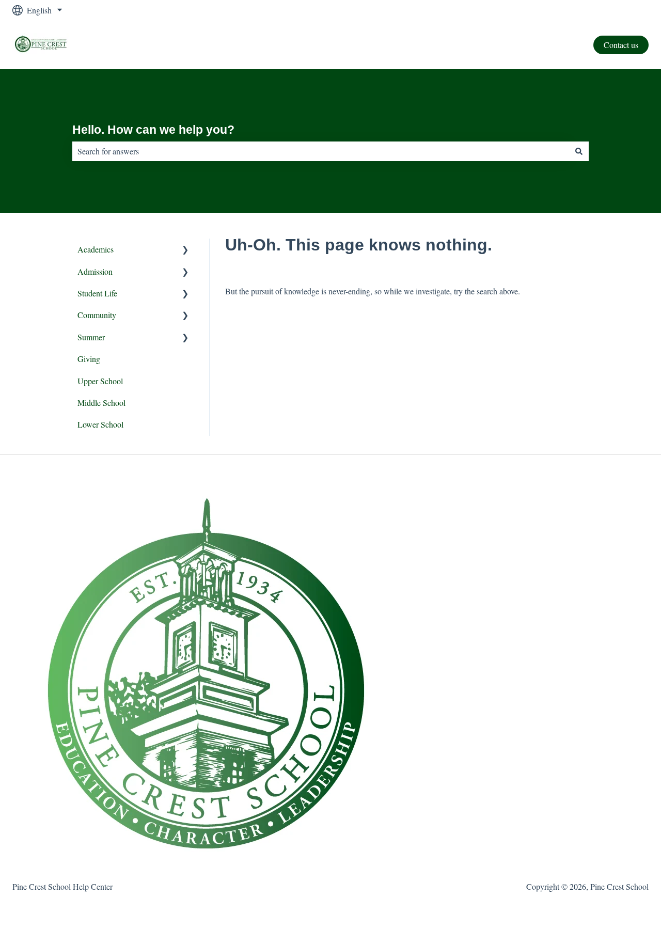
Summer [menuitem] (91, 337)
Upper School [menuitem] (100, 380)
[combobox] (320, 151)
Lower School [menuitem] (100, 424)
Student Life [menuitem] (97, 293)
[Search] (579, 151)
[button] (185, 250)
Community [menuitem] (96, 314)
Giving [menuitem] (88, 358)
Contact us (621, 44)
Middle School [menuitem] (101, 402)
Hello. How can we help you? (153, 129)
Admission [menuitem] (95, 271)
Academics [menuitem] (95, 249)
